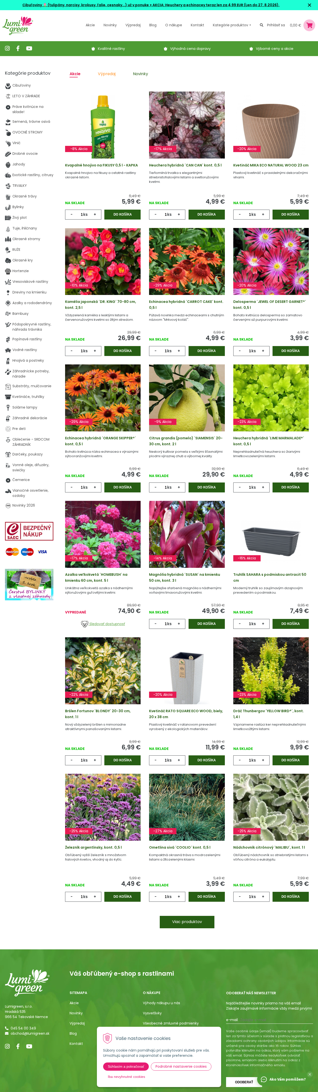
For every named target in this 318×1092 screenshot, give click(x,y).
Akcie (90, 25)
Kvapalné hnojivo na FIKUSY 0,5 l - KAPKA (101, 165)
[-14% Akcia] (187, 541)
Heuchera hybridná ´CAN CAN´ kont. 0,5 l (185, 165)
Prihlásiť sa (276, 25)
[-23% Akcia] (271, 404)
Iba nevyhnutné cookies (126, 1077)
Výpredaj (133, 25)
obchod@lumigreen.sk (30, 1033)
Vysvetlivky (152, 1013)
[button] (310, 1074)
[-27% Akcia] (187, 814)
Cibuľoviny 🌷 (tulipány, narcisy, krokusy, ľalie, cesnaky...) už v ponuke (85, 4)
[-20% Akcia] (271, 131)
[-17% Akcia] (187, 131)
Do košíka (123, 214)
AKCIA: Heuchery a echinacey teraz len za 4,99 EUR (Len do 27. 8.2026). (215, 4)
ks (85, 214)
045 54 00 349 (23, 1028)
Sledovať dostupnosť (106, 623)
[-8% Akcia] (103, 131)
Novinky (110, 25)
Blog (73, 1033)
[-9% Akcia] (187, 404)
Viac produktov (187, 922)
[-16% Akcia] (271, 541)
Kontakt (76, 1043)
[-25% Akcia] (103, 814)
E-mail (232, 1019)
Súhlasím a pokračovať (126, 1066)
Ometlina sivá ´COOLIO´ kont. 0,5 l (179, 847)
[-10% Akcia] (103, 268)
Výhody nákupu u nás (161, 1002)
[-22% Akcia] (103, 677)
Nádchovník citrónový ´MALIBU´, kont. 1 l (269, 847)
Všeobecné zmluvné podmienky (171, 1023)
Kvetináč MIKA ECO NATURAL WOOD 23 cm (271, 165)
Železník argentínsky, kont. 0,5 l (93, 847)
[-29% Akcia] (187, 268)
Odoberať (244, 1082)
